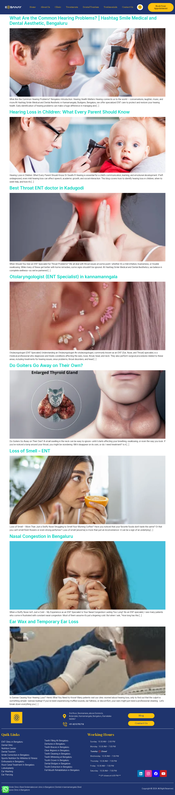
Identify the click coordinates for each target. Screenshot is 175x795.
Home (33, 7)
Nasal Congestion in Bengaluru (41, 536)
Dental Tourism (91, 7)
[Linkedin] (140, 773)
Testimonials (110, 7)
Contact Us (127, 7)
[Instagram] (148, 773)
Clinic (58, 7)
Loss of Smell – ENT (30, 451)
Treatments (72, 7)
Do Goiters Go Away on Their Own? (46, 365)
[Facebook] (155, 773)
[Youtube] (163, 773)
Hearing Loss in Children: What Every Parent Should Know (70, 112)
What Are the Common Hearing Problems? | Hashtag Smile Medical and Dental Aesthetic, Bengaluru (83, 20)
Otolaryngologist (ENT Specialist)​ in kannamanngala (63, 276)
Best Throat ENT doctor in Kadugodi (47, 188)
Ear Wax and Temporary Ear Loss (44, 621)
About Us (45, 7)
